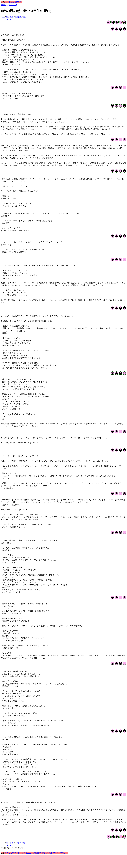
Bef (3, 17)
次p (24, 17)
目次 (11, 17)
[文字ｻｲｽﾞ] (12, 5)
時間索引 (18, 17)
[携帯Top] (4, 5)
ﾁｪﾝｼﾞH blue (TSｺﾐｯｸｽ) (13, 2)
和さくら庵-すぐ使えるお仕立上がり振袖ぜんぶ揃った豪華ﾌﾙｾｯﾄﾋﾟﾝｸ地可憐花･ (36, 853)
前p (7, 17)
